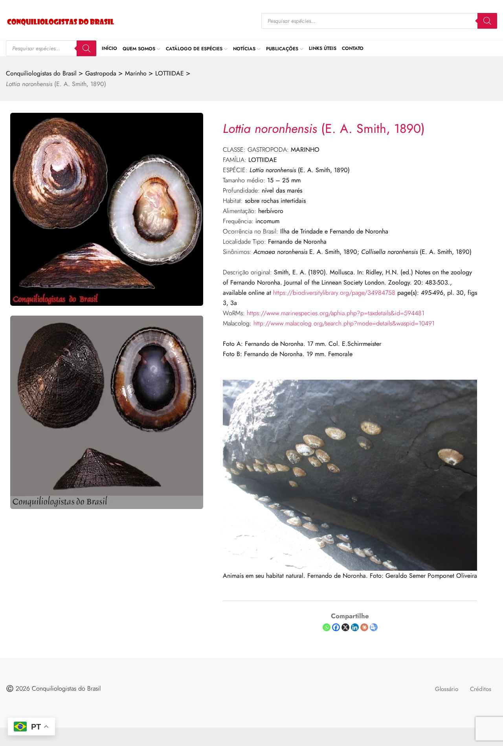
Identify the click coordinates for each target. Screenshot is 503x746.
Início (109, 48)
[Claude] (364, 627)
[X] (345, 627)
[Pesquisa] (487, 21)
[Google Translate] (374, 627)
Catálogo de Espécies (194, 48)
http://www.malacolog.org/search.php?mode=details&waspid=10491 (344, 323)
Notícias (244, 48)
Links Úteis (322, 48)
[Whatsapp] (326, 627)
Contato (352, 48)
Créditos (480, 689)
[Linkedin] (355, 627)
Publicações (282, 48)
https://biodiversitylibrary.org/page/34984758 (334, 292)
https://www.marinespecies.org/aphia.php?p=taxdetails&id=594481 (335, 313)
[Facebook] (336, 627)
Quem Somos (139, 48)
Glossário (446, 689)
